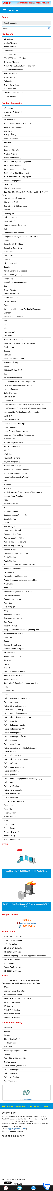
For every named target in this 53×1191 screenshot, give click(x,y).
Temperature (9, 690)
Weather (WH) (9, 835)
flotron (6, 328)
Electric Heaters (10, 301)
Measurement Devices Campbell (16, 469)
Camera (7, 209)
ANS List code (9, 131)
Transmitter (8, 809)
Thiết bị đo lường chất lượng (15, 729)
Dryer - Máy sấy (10, 290)
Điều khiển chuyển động (13, 274)
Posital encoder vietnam (13, 994)
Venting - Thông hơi (11, 832)
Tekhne (6, 687)
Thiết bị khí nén (10, 751)
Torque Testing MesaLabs (14, 801)
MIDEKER (7, 484)
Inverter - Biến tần (11, 389)
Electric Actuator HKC (12, 293)
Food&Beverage (10, 1043)
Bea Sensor (8, 142)
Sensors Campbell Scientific (14, 671)
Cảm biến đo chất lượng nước (15, 198)
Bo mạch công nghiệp (12, 180)
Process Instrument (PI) (13, 595)
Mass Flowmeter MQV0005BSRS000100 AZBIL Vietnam (27, 871)
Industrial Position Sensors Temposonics (19, 381)
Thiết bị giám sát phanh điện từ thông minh (20, 748)
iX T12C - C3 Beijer (11, 944)
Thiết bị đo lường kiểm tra (14, 1069)
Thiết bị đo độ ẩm (10, 721)
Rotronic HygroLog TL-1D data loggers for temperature (25, 955)
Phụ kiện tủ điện (10, 549)
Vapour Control (9, 824)
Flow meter (8, 335)
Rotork (6, 641)
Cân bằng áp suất (11, 213)
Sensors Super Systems (13, 675)
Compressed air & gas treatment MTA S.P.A (21, 236)
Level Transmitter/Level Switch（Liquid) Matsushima (24, 404)
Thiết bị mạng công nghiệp (14, 767)
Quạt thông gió (9, 606)
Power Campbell (10, 584)
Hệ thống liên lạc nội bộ (13, 370)
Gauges (7, 351)
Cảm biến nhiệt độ (11, 202)
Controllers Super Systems (14, 248)
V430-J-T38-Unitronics (12, 967)
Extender (7, 313)
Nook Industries (10, 519)
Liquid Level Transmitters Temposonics (19, 435)
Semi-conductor (10, 1062)
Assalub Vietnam (10, 43)
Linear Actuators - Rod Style (15, 423)
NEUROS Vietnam (11, 511)
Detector (7, 267)
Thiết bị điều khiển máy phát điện (16, 713)
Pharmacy (7, 1054)
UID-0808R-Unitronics (12, 971)
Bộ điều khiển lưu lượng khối (15, 169)
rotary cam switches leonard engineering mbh (21, 629)
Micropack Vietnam (11, 73)
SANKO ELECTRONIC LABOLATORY (18, 998)
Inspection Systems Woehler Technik (18, 385)
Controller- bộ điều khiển (13, 244)
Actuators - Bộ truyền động (14, 112)
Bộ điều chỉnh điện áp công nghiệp (17, 161)
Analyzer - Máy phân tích (13, 127)
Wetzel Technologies (12, 839)
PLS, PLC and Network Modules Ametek (19, 564)
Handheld (7, 366)
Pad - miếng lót (9, 526)
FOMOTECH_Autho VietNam (15, 58)
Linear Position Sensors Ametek (16, 431)
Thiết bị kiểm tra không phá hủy (16, 759)
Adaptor (7, 115)
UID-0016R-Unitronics (12, 952)
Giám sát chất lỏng (11, 362)
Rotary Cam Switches (12, 625)
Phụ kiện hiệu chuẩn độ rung (15, 542)
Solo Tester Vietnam (11, 85)
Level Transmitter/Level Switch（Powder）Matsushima (25, 408)
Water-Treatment (10, 1081)
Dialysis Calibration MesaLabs (15, 271)
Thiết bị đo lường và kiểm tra (15, 736)
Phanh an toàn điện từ (12, 534)
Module (6, 500)
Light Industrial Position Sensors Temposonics (21, 412)
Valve (6, 820)
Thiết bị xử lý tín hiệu (12, 793)
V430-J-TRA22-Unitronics (13, 940)
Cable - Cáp (8, 184)
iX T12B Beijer (9, 963)
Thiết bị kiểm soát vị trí (12, 755)
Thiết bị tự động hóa (11, 786)
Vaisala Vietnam (10, 816)
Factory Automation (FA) (13, 316)
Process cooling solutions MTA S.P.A (18, 591)
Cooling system (10, 255)
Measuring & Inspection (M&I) (15, 473)
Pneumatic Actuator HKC (13, 568)
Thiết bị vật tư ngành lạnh (14, 790)
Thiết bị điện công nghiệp (13, 709)
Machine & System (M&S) (14, 442)
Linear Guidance (10, 427)
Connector (8, 240)
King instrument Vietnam (13, 69)
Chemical (7, 1035)
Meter (6, 480)
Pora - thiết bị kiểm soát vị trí (15, 1058)
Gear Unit (7, 354)
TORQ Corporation (11, 797)
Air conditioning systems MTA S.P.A (17, 123)
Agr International (10, 119)
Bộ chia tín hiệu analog (12, 157)
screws (6, 664)
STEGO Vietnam (10, 88)
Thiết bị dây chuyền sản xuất (15, 706)
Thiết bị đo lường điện (12, 732)
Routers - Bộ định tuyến (13, 645)
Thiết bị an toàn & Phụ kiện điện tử (17, 698)
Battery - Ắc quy (10, 134)
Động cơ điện (9, 278)
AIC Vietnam (8, 39)
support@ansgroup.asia (28, 923)
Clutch (6, 229)
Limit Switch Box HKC (12, 419)
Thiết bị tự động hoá (11, 1077)
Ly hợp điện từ (9, 438)
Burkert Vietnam (10, 46)
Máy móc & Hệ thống (12, 458)
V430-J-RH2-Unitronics (13, 936)
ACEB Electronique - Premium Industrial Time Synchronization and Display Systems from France (21, 981)
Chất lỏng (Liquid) (11, 217)
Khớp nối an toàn (10, 393)
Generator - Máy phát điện (14, 358)
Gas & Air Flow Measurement (15, 339)
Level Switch (8, 400)
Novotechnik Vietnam (12, 1017)
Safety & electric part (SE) (14, 648)
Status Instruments (11, 679)
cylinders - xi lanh (10, 263)
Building (7, 1031)
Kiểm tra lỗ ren (9, 396)
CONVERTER (9, 251)
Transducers (8, 805)
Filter (6, 324)
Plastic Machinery (10, 557)
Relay (6, 610)
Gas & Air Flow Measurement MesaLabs (19, 343)
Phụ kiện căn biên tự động (14, 538)
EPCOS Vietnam (10, 54)
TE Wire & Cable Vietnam (13, 92)
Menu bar (13, 10)
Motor (6, 507)
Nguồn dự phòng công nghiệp (15, 515)
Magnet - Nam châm (12, 446)
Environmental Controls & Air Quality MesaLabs (22, 309)
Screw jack (8, 660)
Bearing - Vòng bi (10, 154)
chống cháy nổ (9, 221)
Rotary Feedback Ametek (13, 633)
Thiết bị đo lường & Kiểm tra (14, 725)
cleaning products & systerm (15, 225)
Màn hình (7, 450)
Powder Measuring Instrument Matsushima (20, 580)
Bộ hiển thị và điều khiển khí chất (16, 173)
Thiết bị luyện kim (10, 763)
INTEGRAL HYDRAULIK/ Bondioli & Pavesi (20, 66)
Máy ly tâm (8, 454)
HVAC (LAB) (8, 1046)
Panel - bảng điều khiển (13, 530)
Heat (5, 374)
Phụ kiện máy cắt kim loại (13, 545)
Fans (6, 320)
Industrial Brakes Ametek (13, 377)
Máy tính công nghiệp (12, 461)
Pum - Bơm (8, 603)
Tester (6, 694)
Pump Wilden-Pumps (12, 1013)
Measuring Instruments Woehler (16, 477)
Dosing (6, 286)
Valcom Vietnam (10, 96)
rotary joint (8, 637)
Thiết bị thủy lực (10, 782)
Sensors (7, 667)
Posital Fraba (9, 572)
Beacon (6, 146)
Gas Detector (9, 347)
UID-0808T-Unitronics (12, 959)
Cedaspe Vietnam (11, 50)
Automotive (8, 1027)
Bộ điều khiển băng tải (12, 165)
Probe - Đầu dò (10, 587)
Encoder (7, 305)
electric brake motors (12, 297)
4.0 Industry (8, 108)
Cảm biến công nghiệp (12, 188)
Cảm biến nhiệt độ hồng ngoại (15, 206)
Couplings (7, 259)
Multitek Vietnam (10, 77)
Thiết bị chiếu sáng (11, 702)
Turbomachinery (10, 813)
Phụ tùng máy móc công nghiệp (16, 553)
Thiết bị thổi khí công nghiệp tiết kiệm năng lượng (23, 778)
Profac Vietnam (10, 81)
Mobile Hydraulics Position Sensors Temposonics (23, 492)
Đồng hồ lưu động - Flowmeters (16, 282)
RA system (8, 987)
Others (6, 522)
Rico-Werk (8, 622)
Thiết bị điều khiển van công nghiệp (17, 717)
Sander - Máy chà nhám (13, 656)
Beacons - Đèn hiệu (11, 150)
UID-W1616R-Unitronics (13, 948)
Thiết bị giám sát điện (12, 744)
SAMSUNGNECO (10, 652)
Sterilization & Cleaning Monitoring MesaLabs (21, 683)
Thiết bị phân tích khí (12, 771)
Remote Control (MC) (12, 614)
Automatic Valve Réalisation (14, 991)
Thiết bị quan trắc (10, 774)
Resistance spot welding (13, 618)
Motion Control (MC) (11, 503)
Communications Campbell (14, 232)
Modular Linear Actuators (13, 496)
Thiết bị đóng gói (10, 740)
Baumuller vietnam (11, 138)
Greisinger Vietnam (11, 62)
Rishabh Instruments (12, 1002)
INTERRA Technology (12, 1010)
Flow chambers (10, 332)
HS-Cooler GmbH (10, 1006)
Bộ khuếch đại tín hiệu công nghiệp (17, 176)
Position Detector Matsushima (15, 576)
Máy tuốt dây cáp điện (12, 465)
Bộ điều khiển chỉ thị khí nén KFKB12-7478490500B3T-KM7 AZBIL (26, 905)
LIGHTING (8, 416)
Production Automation (12, 599)
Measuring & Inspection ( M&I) (15, 1050)
